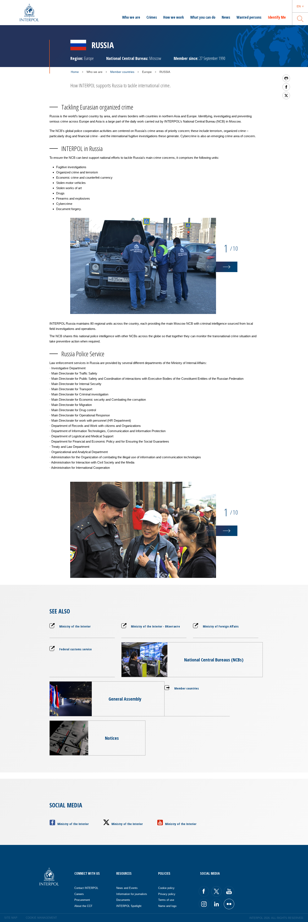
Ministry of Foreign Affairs (221, 626)
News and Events (127, 888)
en (299, 6)
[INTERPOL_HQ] (229, 904)
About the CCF (83, 906)
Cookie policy (166, 888)
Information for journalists (131, 894)
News (226, 17)
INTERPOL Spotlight (128, 906)
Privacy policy (166, 894)
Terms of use (166, 899)
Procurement (82, 899)
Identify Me (277, 17)
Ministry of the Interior (75, 626)
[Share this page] (286, 87)
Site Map (10, 917)
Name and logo (167, 906)
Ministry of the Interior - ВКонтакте (155, 626)
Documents (123, 899)
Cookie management (41, 917)
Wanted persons (249, 17)
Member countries (122, 72)
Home (75, 72)
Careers (79, 894)
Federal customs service (75, 649)
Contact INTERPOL (86, 888)
